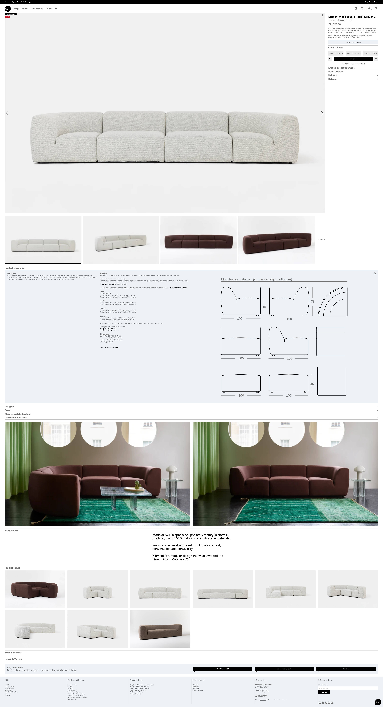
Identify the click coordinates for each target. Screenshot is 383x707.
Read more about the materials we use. (113, 284)
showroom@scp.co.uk (284, 669)
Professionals (373, 2)
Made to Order (335, 71)
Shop (366, 2)
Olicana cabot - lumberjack (109, 331)
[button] (322, 113)
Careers (7, 695)
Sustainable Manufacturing (138, 690)
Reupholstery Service (16, 417)
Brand (8, 410)
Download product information (109, 347)
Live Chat (346, 669)
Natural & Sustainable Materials (139, 686)
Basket (376, 9)
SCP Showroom (9, 686)
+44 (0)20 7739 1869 (222, 669)
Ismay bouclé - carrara (107, 329)
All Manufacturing (135, 694)
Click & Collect (71, 690)
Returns (332, 79)
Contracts (196, 685)
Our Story (8, 685)
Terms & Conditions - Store (75, 695)
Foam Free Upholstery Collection (140, 688)
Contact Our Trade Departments (31, 2)
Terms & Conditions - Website (76, 694)
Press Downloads (198, 690)
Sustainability (37, 8)
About (49, 8)
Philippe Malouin (337, 20)
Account (369, 10)
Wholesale (196, 688)
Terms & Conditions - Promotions (77, 697)
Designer (9, 406)
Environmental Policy (136, 692)
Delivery (332, 75)
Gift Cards (8, 694)
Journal (25, 8)
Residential (196, 686)
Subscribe (324, 692)
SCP (351, 20)
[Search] (56, 8)
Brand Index (8, 690)
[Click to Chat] (378, 702)
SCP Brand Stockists (11, 692)
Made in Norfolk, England (17, 414)
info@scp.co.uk (260, 696)
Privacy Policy (71, 699)
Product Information (15, 268)
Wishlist (362, 10)
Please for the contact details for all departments (273, 700)
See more (320, 239)
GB (356, 10)
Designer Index (9, 688)
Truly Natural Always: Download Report (142, 685)
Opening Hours (72, 685)
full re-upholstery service (178, 288)
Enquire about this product (341, 68)
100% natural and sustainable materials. (346, 38)
